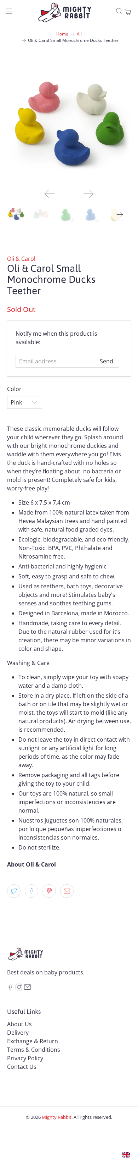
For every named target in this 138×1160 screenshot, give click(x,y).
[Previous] (49, 193)
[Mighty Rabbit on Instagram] (19, 988)
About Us (19, 1024)
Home (62, 34)
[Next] (88, 193)
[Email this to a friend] (67, 891)
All (79, 34)
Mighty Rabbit (56, 1117)
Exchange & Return (32, 1041)
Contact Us (21, 1067)
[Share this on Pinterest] (49, 891)
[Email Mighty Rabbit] (27, 988)
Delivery (18, 1033)
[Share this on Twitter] (14, 891)
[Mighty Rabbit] (64, 12)
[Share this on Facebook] (31, 891)
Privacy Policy (25, 1058)
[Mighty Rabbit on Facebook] (10, 988)
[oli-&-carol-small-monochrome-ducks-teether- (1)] (69, 121)
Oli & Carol (21, 259)
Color (14, 389)
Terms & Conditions (33, 1050)
